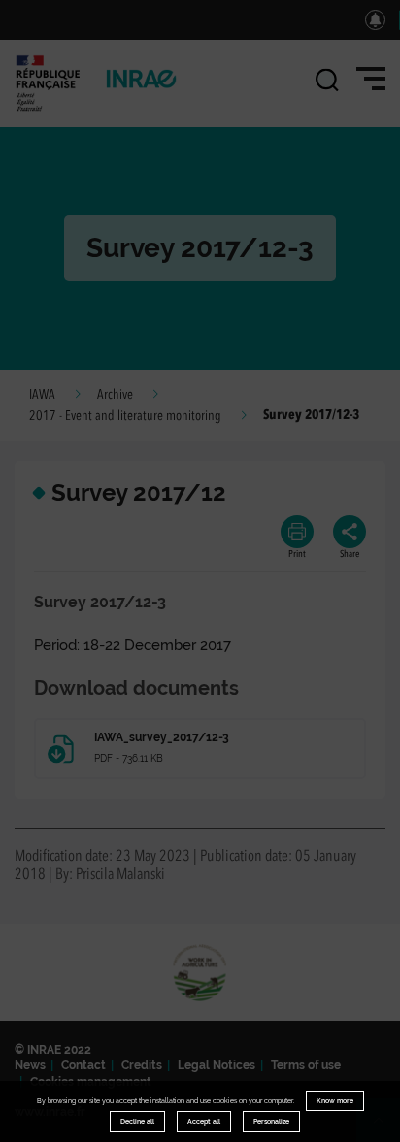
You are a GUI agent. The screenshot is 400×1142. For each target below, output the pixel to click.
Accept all (203, 1121)
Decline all (137, 1121)
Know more (335, 1100)
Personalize (271, 1121)
